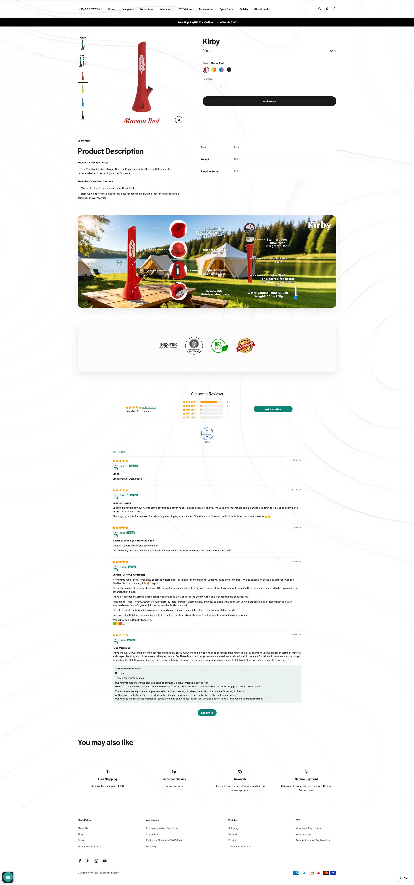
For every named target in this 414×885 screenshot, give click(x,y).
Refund (232, 834)
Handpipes (127, 9)
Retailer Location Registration (313, 840)
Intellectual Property (89, 846)
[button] (189, 402)
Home (111, 9)
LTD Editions (185, 9)
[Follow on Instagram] (96, 861)
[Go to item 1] (83, 45)
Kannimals (165, 9)
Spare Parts (226, 9)
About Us (83, 828)
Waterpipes (146, 9)
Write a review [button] (273, 409)
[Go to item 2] (83, 62)
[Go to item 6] (83, 116)
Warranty (151, 846)
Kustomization (304, 834)
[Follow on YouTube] (104, 861)
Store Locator (262, 9)
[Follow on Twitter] (88, 861)
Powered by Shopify (109, 872)
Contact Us (152, 834)
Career (81, 840)
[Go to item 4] (83, 90)
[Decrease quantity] (207, 86)
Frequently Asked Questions (162, 828)
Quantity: (208, 78)
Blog (80, 834)
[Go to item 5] (83, 103)
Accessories (206, 9)
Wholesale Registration (309, 828)
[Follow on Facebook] (80, 861)
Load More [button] (207, 712)
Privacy (232, 840)
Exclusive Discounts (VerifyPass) (164, 840)
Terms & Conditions (239, 846)
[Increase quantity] (220, 86)
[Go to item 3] (83, 77)
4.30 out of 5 (149, 407)
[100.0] (207, 433)
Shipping (233, 828)
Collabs (244, 9)
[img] (120, 460)
